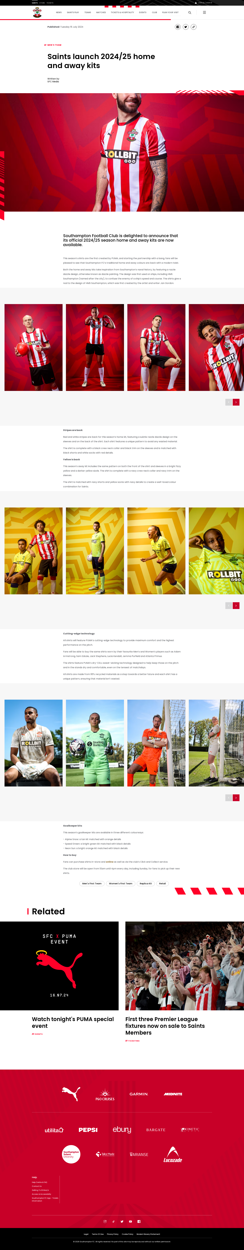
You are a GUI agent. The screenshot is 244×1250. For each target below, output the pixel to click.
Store (42, 3)
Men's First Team (92, 883)
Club (154, 12)
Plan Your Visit (170, 12)
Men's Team (54, 45)
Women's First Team (120, 883)
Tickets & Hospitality (122, 12)
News (59, 12)
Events (142, 12)
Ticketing (134, 1041)
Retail (162, 883)
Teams (87, 12)
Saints (35, 3)
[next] (236, 402)
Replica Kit (146, 883)
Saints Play (73, 12)
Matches (101, 12)
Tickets (49, 3)
